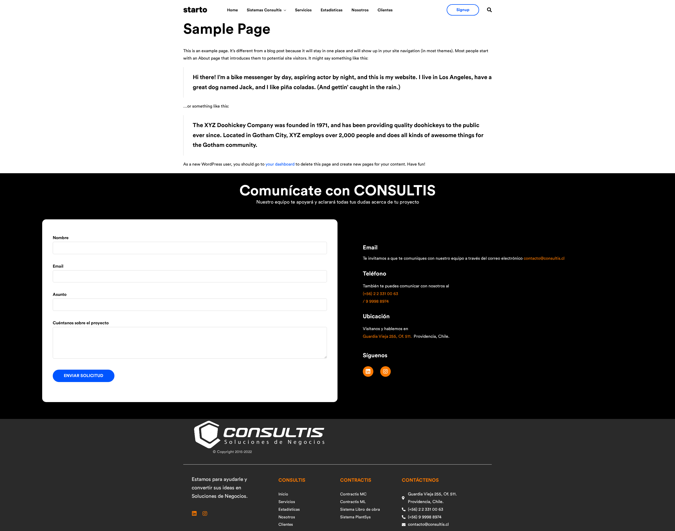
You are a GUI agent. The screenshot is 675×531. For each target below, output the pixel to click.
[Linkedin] (368, 371)
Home (232, 10)
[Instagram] (385, 371)
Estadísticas (332, 10)
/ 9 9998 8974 (376, 301)
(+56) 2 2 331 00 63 (380, 294)
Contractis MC (353, 494)
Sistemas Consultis (264, 10)
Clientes (385, 10)
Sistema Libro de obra (360, 509)
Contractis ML (353, 502)
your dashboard (280, 164)
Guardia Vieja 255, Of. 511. (387, 336)
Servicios (303, 10)
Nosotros (360, 10)
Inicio (283, 494)
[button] (463, 10)
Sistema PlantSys (355, 517)
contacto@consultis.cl (544, 258)
